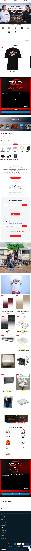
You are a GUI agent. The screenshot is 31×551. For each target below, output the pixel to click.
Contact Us (3, 525)
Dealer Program (3, 532)
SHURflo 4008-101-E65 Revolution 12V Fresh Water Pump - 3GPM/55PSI (23, 363)
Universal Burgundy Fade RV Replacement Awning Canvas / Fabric (8, 304)
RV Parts (5, 0)
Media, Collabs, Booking (5, 539)
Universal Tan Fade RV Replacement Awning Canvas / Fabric (23, 304)
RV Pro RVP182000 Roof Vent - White (8, 343)
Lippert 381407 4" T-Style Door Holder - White (23, 324)
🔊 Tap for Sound (15, 109)
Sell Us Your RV (3, 530)
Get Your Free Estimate (15, 177)
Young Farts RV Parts (13, 546)
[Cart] (29, 2)
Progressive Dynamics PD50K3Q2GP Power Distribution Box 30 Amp (8, 384)
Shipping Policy (3, 538)
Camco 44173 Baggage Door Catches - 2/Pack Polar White (23, 343)
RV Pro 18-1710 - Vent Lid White (23, 404)
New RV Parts (19, 24)
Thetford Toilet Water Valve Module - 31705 (23, 384)
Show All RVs (15, 214)
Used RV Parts (12, 24)
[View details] (8, 431)
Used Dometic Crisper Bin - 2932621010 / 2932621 (8, 363)
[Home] (15, 2)
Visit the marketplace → (20, 231)
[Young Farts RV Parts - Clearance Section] (15, 284)
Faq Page (2, 535)
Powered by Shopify (20, 546)
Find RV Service (26, 0)
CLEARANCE (3, 519)
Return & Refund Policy (5, 536)
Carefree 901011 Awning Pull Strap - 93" (8, 404)
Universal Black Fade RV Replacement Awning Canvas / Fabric (8, 324)
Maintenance (15, 143)
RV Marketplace (15, 0)
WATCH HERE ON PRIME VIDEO (15, 493)
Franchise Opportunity (5, 524)
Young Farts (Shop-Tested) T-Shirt (13, 60)
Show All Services (15, 235)
